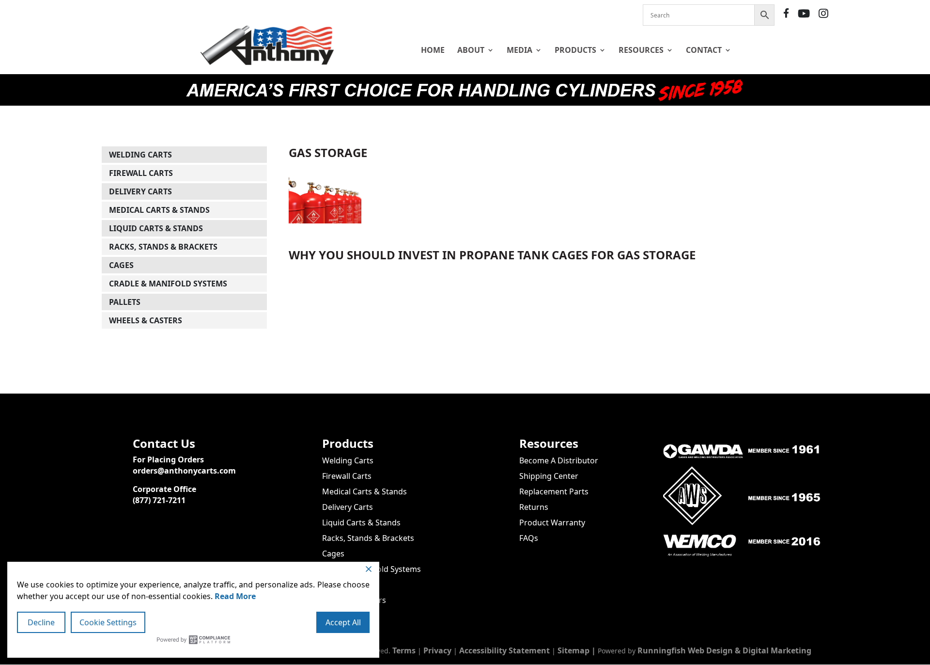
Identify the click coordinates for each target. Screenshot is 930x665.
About (470, 50)
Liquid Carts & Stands (156, 228)
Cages (121, 265)
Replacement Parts (554, 491)
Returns (533, 507)
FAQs (528, 538)
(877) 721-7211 (159, 500)
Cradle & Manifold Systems (168, 283)
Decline (41, 622)
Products (575, 50)
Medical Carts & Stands (159, 210)
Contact (704, 50)
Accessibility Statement (504, 650)
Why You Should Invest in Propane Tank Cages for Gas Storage (492, 255)
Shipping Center (548, 476)
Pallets (124, 302)
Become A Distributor (558, 460)
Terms (404, 650)
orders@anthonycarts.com (184, 470)
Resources (641, 50)
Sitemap (573, 650)
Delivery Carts (140, 191)
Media (519, 50)
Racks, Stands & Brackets (163, 246)
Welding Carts (140, 154)
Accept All (343, 622)
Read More (235, 596)
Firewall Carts (141, 173)
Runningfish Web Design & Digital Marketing (724, 650)
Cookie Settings (108, 622)
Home (433, 50)
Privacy (437, 650)
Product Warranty (552, 522)
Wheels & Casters (145, 320)
